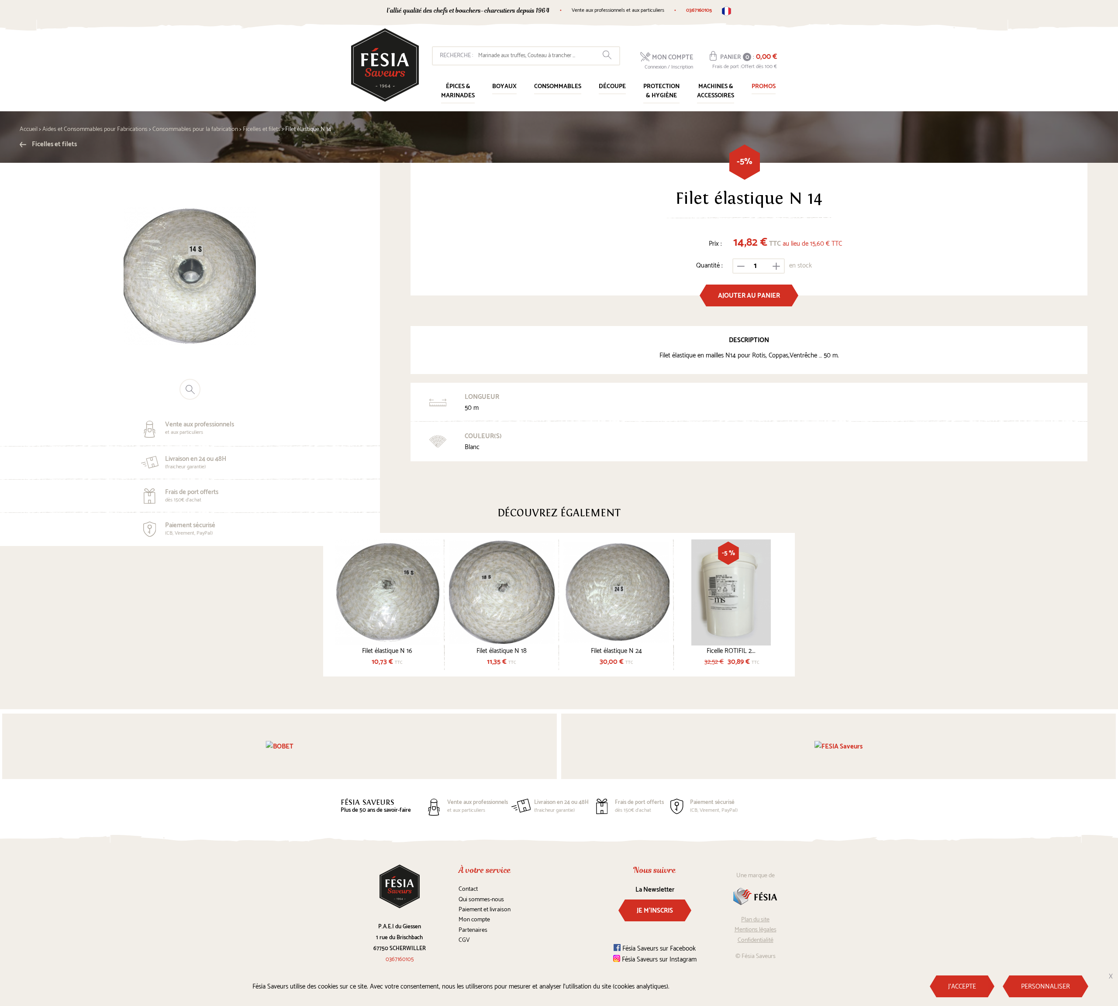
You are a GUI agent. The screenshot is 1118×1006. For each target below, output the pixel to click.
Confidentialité (755, 940)
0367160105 (699, 10)
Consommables (557, 86)
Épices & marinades (458, 91)
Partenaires (473, 930)
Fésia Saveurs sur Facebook (658, 948)
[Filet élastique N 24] (616, 592)
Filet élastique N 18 (501, 650)
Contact (468, 889)
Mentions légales (755, 930)
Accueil (29, 129)
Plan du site (755, 920)
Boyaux (504, 86)
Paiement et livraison (485, 910)
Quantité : (709, 265)
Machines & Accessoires (715, 91)
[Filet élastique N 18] (502, 592)
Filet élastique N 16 (387, 650)
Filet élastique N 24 (616, 650)
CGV (464, 940)
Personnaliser (1045, 986)
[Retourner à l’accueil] (385, 65)
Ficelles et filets (54, 144)
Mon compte (474, 920)
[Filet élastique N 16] (387, 592)
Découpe (612, 86)
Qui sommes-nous (481, 900)
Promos (764, 86)
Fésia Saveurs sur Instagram (658, 959)
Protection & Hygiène (661, 91)
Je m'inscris (655, 910)
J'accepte (962, 986)
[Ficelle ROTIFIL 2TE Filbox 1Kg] (731, 592)
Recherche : (456, 56)
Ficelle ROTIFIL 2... (731, 650)
